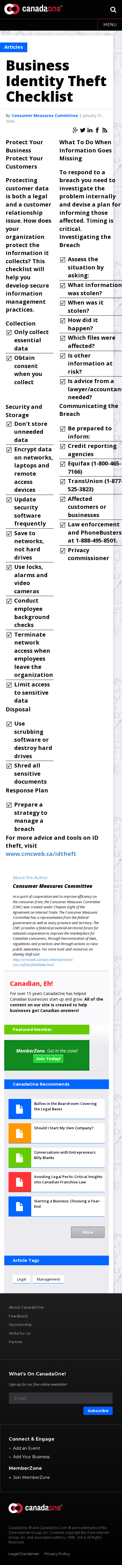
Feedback (18, 1316)
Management (48, 1279)
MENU (110, 24)
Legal (21, 1279)
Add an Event (26, 1448)
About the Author (30, 877)
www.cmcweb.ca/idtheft (41, 854)
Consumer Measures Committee (45, 115)
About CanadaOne (26, 1307)
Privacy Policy (57, 1553)
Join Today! (48, 1058)
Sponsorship (20, 1324)
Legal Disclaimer (24, 1553)
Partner (16, 1341)
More (88, 1232)
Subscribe (98, 1410)
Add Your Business (31, 1456)
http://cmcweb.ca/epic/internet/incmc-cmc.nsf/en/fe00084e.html (43, 962)
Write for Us (19, 1333)
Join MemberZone (31, 1477)
